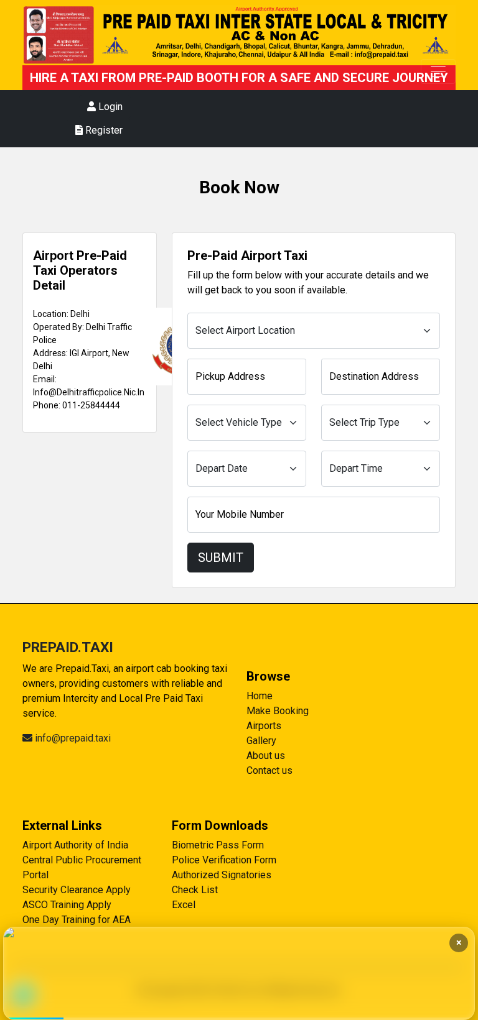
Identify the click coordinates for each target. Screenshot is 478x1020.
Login (109, 107)
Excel (183, 905)
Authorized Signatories (221, 875)
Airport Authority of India (75, 845)
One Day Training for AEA (76, 920)
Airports (263, 726)
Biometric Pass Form (218, 845)
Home (259, 696)
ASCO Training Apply (66, 905)
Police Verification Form (224, 860)
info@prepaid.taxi (71, 738)
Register (103, 130)
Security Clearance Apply (76, 890)
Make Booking (277, 711)
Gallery (261, 741)
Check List (195, 890)
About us (265, 755)
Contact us (269, 770)
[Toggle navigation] (438, 71)
